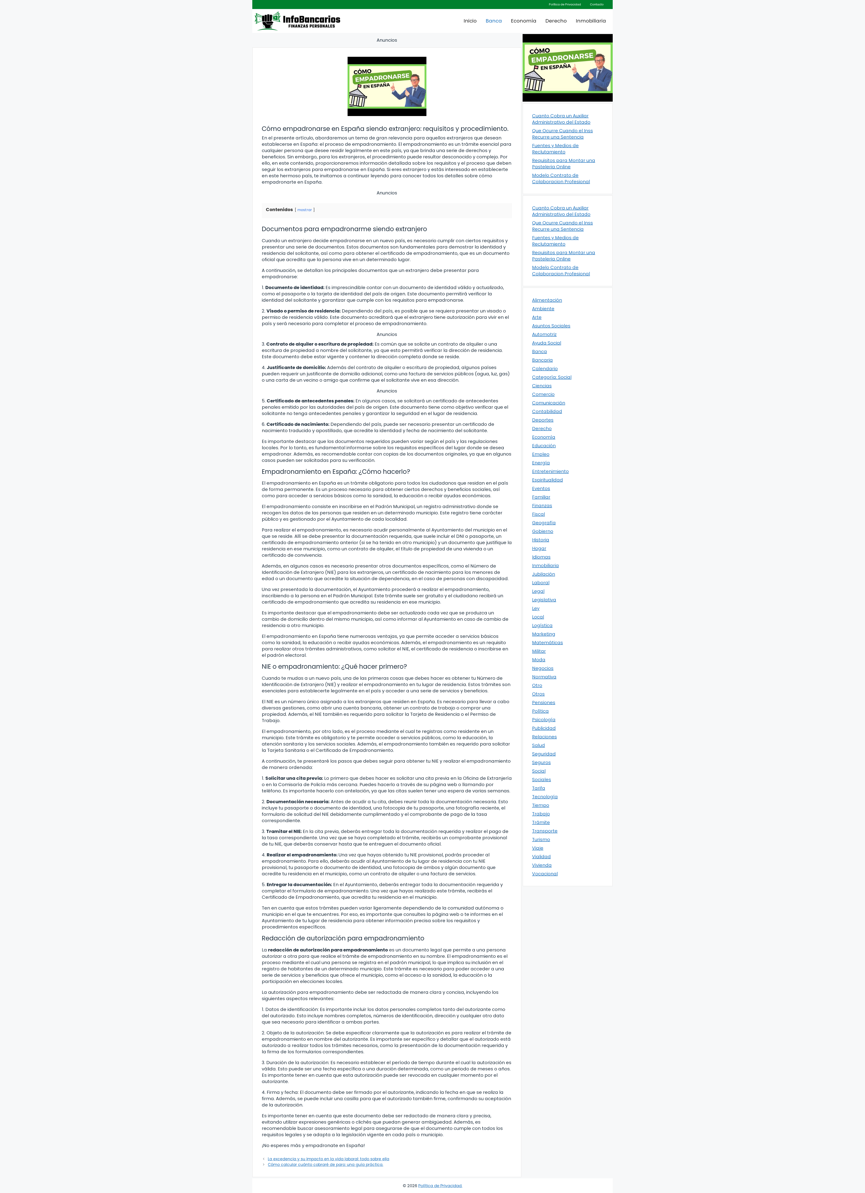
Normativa (544, 677)
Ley (535, 608)
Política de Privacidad (565, 4)
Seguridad (544, 754)
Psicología (543, 719)
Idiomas (541, 557)
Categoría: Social (551, 377)
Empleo (540, 454)
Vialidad (541, 856)
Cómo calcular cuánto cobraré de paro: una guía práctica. (325, 1164)
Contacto (597, 4)
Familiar (541, 497)
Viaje (537, 848)
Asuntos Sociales (551, 326)
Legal (538, 591)
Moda (538, 660)
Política (540, 711)
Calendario (545, 368)
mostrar (304, 209)
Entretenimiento (550, 471)
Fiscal (538, 514)
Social (539, 771)
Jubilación (543, 574)
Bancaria (542, 360)
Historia (540, 540)
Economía (523, 20)
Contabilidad (547, 411)
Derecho (556, 20)
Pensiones (543, 702)
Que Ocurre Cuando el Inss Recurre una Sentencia (562, 134)
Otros (538, 694)
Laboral (540, 582)
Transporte (545, 831)
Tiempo (540, 805)
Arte (537, 317)
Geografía (544, 523)
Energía (541, 463)
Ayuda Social (546, 343)
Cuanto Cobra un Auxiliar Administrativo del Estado (561, 119)
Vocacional (545, 874)
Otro (537, 685)
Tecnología (545, 797)
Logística (542, 625)
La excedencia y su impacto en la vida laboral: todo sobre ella (328, 1159)
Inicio (470, 20)
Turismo (541, 839)
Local (538, 617)
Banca (494, 20)
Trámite (541, 822)
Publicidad (544, 728)
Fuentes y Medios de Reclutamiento (555, 148)
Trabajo (541, 814)
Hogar (539, 548)
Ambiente (543, 309)
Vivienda (542, 865)
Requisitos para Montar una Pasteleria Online (563, 163)
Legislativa (544, 600)
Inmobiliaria (591, 20)
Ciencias (542, 386)
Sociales (541, 779)
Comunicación (548, 403)
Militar (539, 651)
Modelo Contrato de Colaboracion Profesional (561, 178)
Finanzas (542, 505)
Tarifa (538, 788)
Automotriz (544, 334)
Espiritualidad (547, 480)
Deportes (542, 420)
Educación (544, 446)
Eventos (541, 488)
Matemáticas (547, 642)
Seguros (541, 762)
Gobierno (542, 531)
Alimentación (547, 300)
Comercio (543, 394)
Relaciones (544, 737)
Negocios (542, 668)
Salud (538, 745)
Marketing (543, 634)
